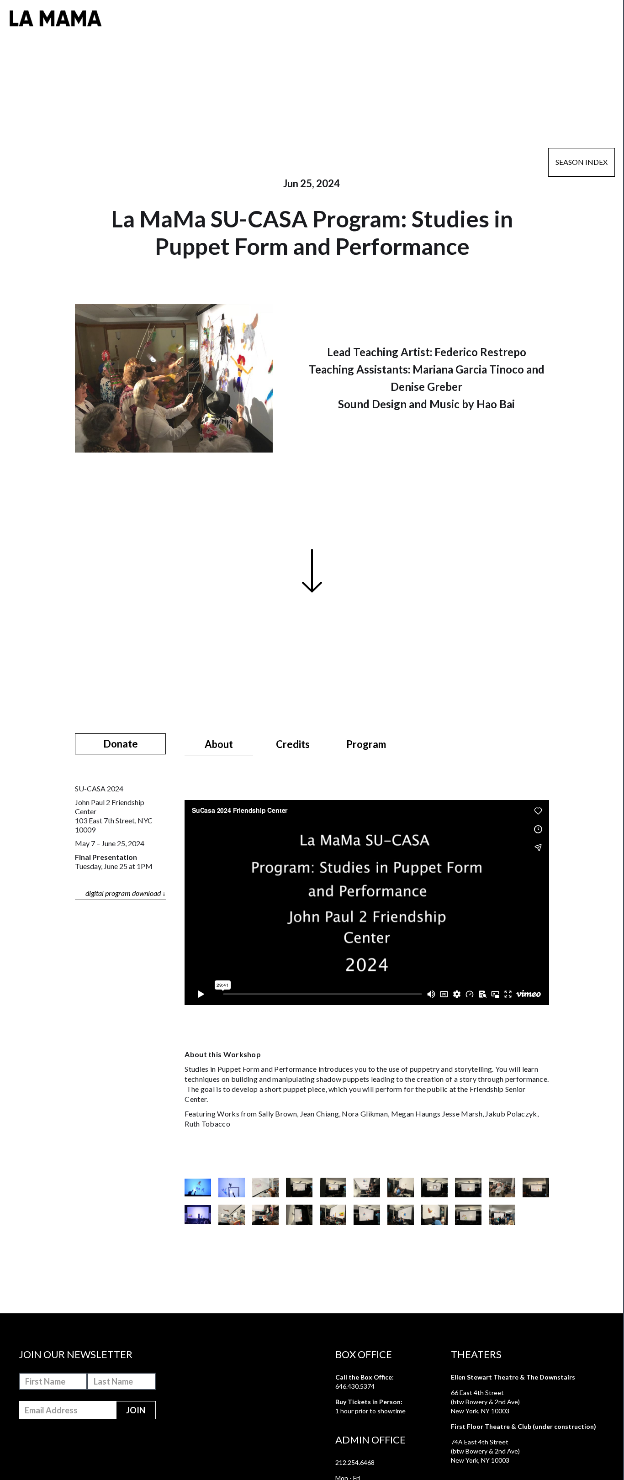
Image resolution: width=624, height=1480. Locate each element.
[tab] (219, 744)
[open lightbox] (198, 1187)
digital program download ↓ (125, 893)
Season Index (581, 162)
